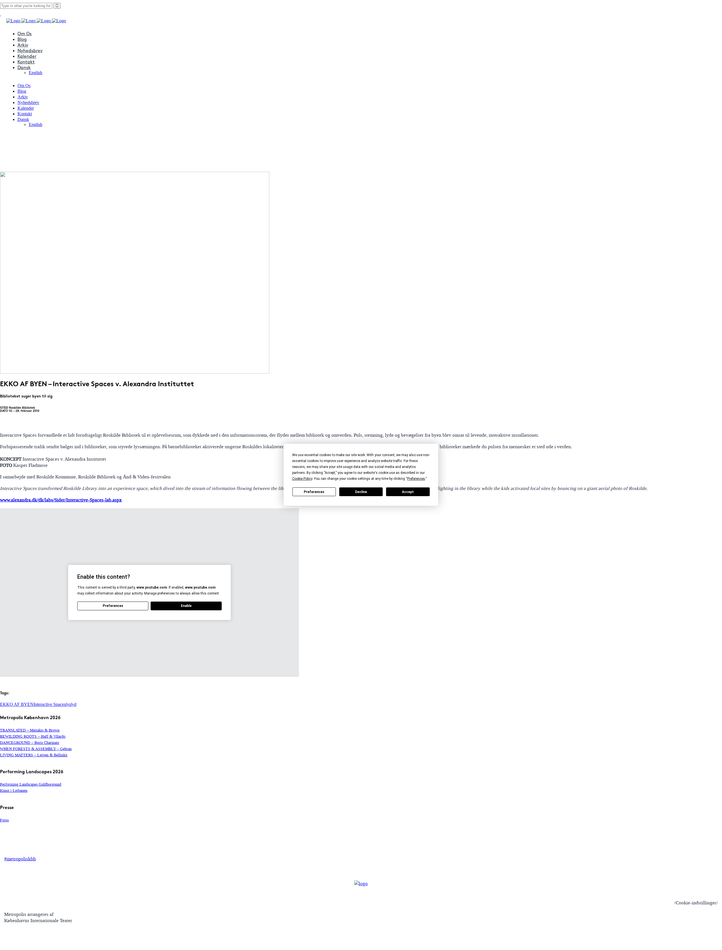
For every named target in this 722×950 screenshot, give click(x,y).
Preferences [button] (416, 479)
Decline (361, 492)
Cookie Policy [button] (302, 479)
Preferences (314, 492)
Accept (408, 492)
